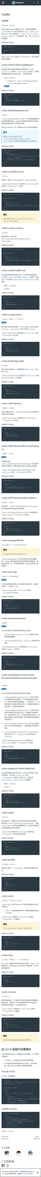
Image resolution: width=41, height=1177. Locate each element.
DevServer (5, 1139)
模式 (14, 31)
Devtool (36, 1139)
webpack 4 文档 (27, 1174)
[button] (38, 1173)
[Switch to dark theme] (34, 2)
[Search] (37, 2)
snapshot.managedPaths (18, 554)
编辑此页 (4, 1131)
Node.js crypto (29, 369)
